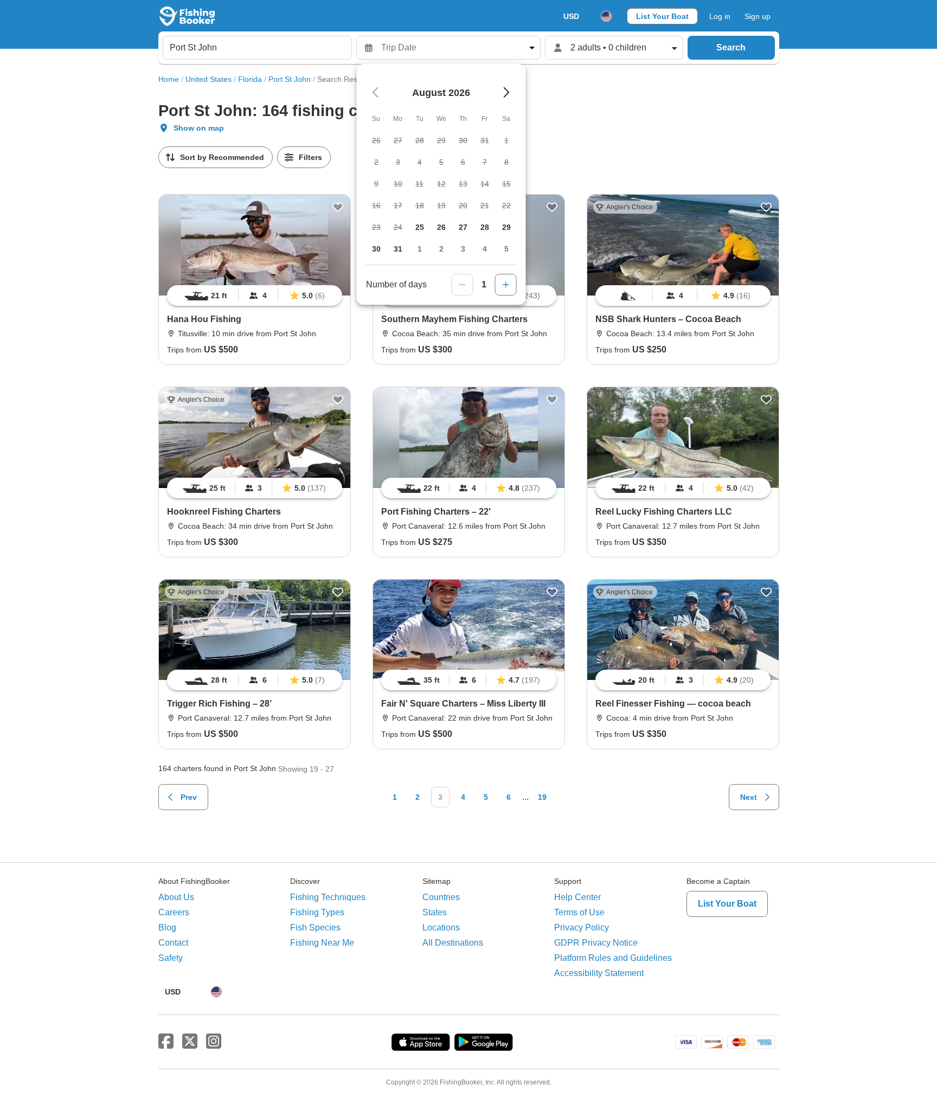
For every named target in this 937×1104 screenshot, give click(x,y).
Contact (173, 942)
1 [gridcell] (420, 249)
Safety (170, 957)
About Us (176, 897)
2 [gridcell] (441, 249)
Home (168, 79)
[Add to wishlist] (337, 207)
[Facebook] (166, 1041)
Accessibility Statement (599, 973)
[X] (189, 1041)
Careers (173, 912)
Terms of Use (579, 912)
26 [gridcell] (441, 227)
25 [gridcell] (419, 227)
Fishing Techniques (327, 897)
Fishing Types (317, 912)
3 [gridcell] (463, 249)
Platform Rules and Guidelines (613, 957)
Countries (441, 897)
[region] (254, 295)
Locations (441, 927)
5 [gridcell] (506, 249)
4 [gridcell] (485, 249)
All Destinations (452, 942)
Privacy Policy (581, 927)
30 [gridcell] (376, 249)
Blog (167, 927)
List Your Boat (662, 16)
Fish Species (315, 927)
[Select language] (606, 16)
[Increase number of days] (506, 285)
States (434, 912)
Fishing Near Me (322, 942)
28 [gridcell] (484, 227)
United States (208, 79)
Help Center (577, 897)
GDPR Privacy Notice (596, 942)
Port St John (289, 79)
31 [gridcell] (398, 249)
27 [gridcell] (463, 227)
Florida (250, 79)
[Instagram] (213, 1041)
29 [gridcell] (506, 227)
